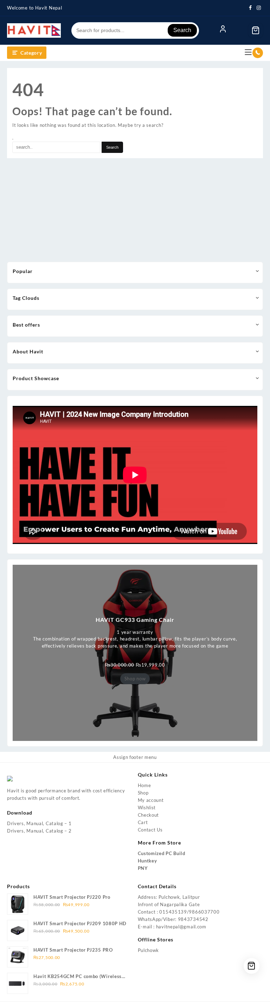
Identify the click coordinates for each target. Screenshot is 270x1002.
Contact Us (150, 830)
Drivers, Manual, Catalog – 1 (39, 823)
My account (151, 800)
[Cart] (255, 30)
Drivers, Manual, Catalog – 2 (39, 831)
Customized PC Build (161, 853)
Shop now (135, 678)
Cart (143, 822)
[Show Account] (223, 30)
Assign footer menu (135, 757)
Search (182, 30)
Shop (143, 793)
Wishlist (147, 807)
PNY (143, 868)
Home (144, 785)
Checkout (148, 815)
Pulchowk (148, 950)
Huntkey (147, 861)
